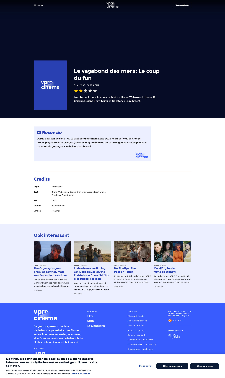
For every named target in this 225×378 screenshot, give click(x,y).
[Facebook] (43, 353)
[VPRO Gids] (174, 336)
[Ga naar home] (112, 5)
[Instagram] (35, 353)
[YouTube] (39, 353)
